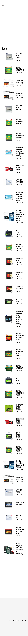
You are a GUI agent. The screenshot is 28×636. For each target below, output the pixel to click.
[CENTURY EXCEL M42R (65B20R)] (13, 247)
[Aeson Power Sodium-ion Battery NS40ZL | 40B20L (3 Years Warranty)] (13, 319)
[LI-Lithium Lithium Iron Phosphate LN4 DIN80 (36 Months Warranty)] (13, 216)
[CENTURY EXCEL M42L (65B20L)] (13, 450)
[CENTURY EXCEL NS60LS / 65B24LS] (13, 137)
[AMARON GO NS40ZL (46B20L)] (13, 408)
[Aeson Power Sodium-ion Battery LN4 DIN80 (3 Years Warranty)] (13, 197)
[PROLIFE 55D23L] (13, 381)
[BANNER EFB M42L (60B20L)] (13, 275)
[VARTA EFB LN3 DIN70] (13, 517)
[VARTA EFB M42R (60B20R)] (13, 109)
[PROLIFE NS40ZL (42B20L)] (13, 436)
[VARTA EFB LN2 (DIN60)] (13, 492)
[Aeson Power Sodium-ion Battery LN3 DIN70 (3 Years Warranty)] (13, 153)
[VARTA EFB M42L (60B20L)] (13, 57)
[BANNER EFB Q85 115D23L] (13, 289)
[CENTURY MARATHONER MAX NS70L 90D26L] (13, 532)
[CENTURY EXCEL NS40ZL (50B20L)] (13, 394)
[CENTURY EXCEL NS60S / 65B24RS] (13, 123)
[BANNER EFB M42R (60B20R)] (13, 261)
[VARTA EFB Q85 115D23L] (13, 182)
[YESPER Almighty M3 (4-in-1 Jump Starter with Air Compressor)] (13, 550)
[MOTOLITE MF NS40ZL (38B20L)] (13, 422)
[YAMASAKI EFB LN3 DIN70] (13, 505)
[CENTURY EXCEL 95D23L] (13, 70)
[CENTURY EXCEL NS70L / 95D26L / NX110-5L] (13, 354)
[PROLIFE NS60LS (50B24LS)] (13, 233)
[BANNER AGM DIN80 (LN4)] (13, 83)
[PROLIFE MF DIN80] (13, 301)
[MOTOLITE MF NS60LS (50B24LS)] (13, 169)
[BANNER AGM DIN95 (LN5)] (13, 479)
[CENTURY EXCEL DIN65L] (13, 368)
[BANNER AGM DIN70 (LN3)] (13, 95)
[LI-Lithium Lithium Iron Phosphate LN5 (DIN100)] (13, 465)
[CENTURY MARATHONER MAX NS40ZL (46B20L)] (13, 338)
